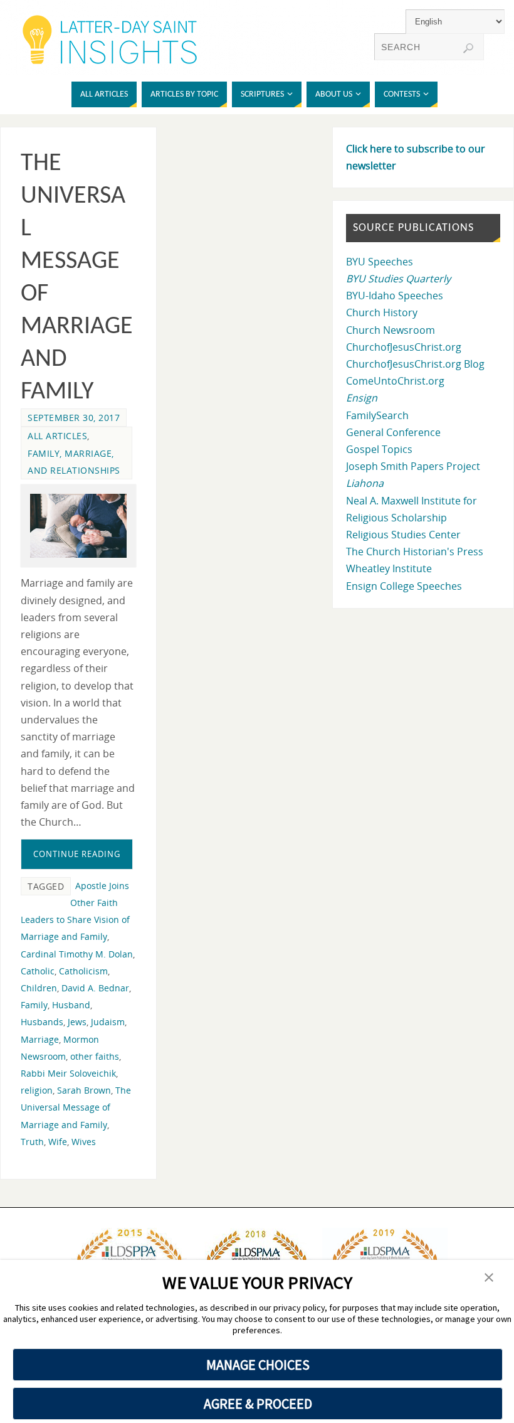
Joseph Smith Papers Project (413, 466)
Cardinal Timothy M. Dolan (77, 954)
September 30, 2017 (74, 418)
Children (39, 988)
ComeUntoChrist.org (395, 381)
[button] (489, 1278)
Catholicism (83, 971)
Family (34, 1005)
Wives (83, 1142)
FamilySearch (377, 415)
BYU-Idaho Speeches (394, 295)
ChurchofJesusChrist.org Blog (415, 364)
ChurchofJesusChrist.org (403, 347)
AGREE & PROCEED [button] (258, 1403)
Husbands (42, 1022)
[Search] (468, 48)
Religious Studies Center (403, 534)
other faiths (94, 1056)
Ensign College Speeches (404, 586)
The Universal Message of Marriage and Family (76, 1107)
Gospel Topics (379, 449)
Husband (71, 1005)
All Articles (57, 436)
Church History (381, 312)
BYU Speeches (379, 262)
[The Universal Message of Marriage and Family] (78, 526)
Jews (77, 1022)
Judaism (108, 1022)
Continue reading (76, 854)
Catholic (38, 971)
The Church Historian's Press (414, 551)
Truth (32, 1142)
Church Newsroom (390, 330)
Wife (57, 1142)
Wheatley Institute (389, 568)
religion (37, 1090)
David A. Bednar (95, 988)
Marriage (40, 1039)
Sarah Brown (84, 1090)
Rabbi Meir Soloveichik (68, 1073)
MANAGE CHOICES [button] (258, 1364)
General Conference (393, 432)
